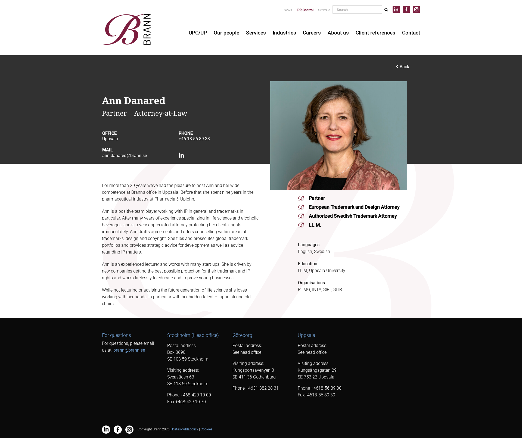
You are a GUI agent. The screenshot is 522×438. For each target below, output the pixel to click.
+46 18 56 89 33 (194, 138)
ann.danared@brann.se (124, 155)
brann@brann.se (129, 350)
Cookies (206, 429)
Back (404, 66)
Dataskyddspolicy (185, 429)
